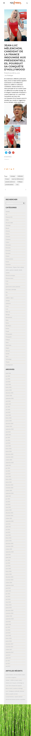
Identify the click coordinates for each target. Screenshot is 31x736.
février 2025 (8, 418)
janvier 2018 (9, 641)
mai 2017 (8, 663)
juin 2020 (8, 560)
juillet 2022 (8, 496)
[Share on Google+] (9, 169)
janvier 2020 (9, 574)
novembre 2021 (9, 515)
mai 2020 (8, 563)
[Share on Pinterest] (13, 169)
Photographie (9, 334)
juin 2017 (8, 660)
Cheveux (8, 231)
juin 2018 (8, 627)
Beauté (7, 228)
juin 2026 (8, 376)
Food (7, 281)
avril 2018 (8, 632)
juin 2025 (8, 406)
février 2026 (8, 387)
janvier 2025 (9, 420)
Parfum (7, 328)
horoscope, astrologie (11, 289)
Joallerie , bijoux (9, 297)
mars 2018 (8, 635)
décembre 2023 (9, 454)
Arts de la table (9, 222)
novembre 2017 (9, 646)
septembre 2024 (10, 429)
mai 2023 (8, 471)
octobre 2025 (9, 395)
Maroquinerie (9, 317)
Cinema (7, 233)
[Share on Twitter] (7, 169)
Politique (10, 75)
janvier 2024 (9, 451)
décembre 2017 (9, 644)
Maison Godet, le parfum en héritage (14, 688)
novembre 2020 (9, 546)
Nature (7, 323)
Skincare (8, 350)
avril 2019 (8, 599)
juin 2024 (8, 437)
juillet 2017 (8, 657)
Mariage (8, 314)
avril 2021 (8, 532)
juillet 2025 (8, 404)
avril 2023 (8, 473)
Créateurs (8, 239)
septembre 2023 (10, 462)
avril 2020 (8, 565)
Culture (7, 242)
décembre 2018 (9, 610)
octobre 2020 (9, 549)
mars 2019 (8, 602)
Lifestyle (8, 300)
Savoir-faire (8, 345)
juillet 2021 (8, 526)
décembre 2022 (9, 485)
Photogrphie (9, 336)
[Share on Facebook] (4, 169)
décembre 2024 (9, 423)
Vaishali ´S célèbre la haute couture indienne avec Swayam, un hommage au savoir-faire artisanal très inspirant (15, 683)
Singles (7, 348)
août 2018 (8, 621)
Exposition (8, 264)
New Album (8, 325)
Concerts (8, 236)
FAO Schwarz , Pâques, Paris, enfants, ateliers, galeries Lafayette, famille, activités (15, 270)
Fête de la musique (10, 275)
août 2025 (8, 401)
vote (17, 184)
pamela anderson (10, 182)
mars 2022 (8, 507)
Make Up (8, 311)
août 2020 (8, 554)
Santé (7, 342)
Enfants (7, 256)
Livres (7, 306)
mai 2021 (8, 529)
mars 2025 (8, 415)
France (7, 179)
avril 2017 (8, 666)
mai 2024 (8, 440)
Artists (7, 219)
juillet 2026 (8, 373)
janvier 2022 (9, 510)
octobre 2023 (9, 459)
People (7, 331)
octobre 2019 (9, 582)
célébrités (20, 176)
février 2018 (8, 638)
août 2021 (8, 524)
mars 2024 (8, 445)
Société (7, 353)
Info (7, 292)
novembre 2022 (9, 487)
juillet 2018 (8, 624)
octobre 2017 (9, 649)
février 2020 (8, 571)
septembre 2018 (10, 618)
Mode (7, 320)
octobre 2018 (9, 616)
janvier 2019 (9, 607)
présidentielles (9, 184)
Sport (7, 356)
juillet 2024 (8, 434)
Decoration (8, 245)
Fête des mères (9, 278)
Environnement (9, 259)
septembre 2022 (10, 493)
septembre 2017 (10, 652)
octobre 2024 (9, 426)
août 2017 (8, 655)
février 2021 (8, 538)
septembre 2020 (10, 551)
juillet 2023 (8, 465)
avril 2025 (8, 412)
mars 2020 (8, 568)
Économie (8, 247)
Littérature (8, 303)
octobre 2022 (9, 490)
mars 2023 (8, 476)
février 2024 (8, 448)
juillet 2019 (8, 591)
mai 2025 (8, 409)
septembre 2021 (10, 521)
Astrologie (8, 225)
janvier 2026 (9, 390)
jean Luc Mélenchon (17, 179)
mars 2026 (8, 384)
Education (8, 253)
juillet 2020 (8, 557)
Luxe (7, 309)
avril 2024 (8, 443)
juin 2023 (8, 468)
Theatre (7, 362)
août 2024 (8, 432)
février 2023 (8, 479)
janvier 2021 (9, 540)
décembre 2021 (9, 512)
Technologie (8, 359)
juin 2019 (8, 593)
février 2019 (8, 604)
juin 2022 (8, 498)
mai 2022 (8, 501)
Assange (12, 176)
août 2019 (8, 588)
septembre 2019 (10, 585)
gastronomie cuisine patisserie (13, 286)
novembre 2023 (9, 457)
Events (7, 261)
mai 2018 (8, 630)
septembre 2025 (10, 398)
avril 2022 (8, 504)
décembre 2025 (9, 392)
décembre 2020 (9, 543)
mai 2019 (8, 596)
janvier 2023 (9, 482)
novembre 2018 (9, 613)
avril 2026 (8, 381)
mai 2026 (8, 378)
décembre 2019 (9, 577)
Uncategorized (9, 364)
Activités (8, 211)
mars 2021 (8, 535)
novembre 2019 (9, 579)
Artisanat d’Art (9, 217)
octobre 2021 (9, 518)
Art (6, 214)
